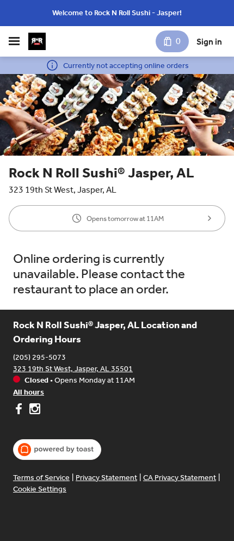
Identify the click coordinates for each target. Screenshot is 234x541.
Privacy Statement (106, 477)
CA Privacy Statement (179, 477)
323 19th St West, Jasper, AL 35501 (73, 368)
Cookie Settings (39, 489)
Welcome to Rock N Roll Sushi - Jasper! (117, 12)
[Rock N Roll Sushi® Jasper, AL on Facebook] (20, 410)
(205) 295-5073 (39, 357)
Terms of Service (41, 477)
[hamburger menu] (14, 41)
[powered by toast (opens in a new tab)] (57, 449)
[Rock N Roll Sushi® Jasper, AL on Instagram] (33, 410)
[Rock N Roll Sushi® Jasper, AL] (37, 41)
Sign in (209, 41)
